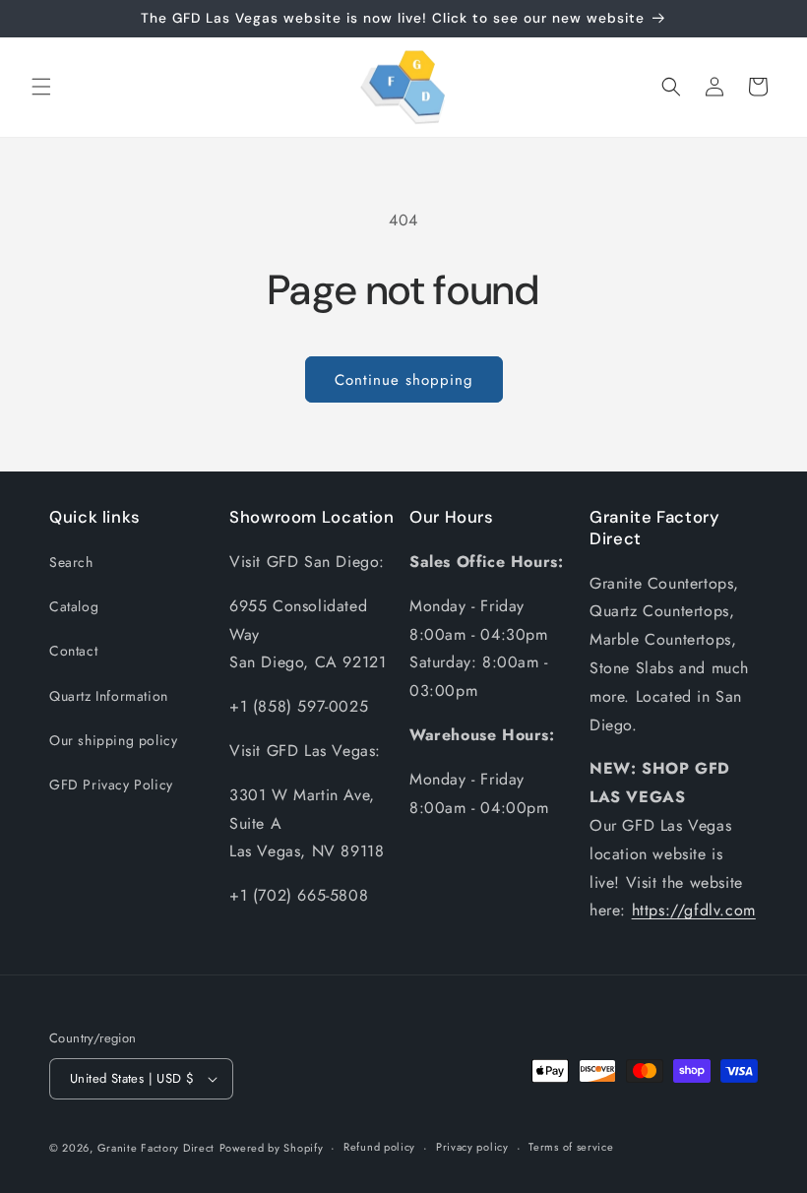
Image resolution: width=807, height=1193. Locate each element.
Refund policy (379, 1147)
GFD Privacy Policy (111, 784)
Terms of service (570, 1147)
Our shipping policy (113, 740)
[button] (41, 86)
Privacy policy (472, 1147)
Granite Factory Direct (156, 1148)
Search (71, 562)
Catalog (73, 606)
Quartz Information (108, 696)
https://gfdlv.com (694, 910)
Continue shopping (404, 380)
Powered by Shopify (271, 1148)
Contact (73, 650)
